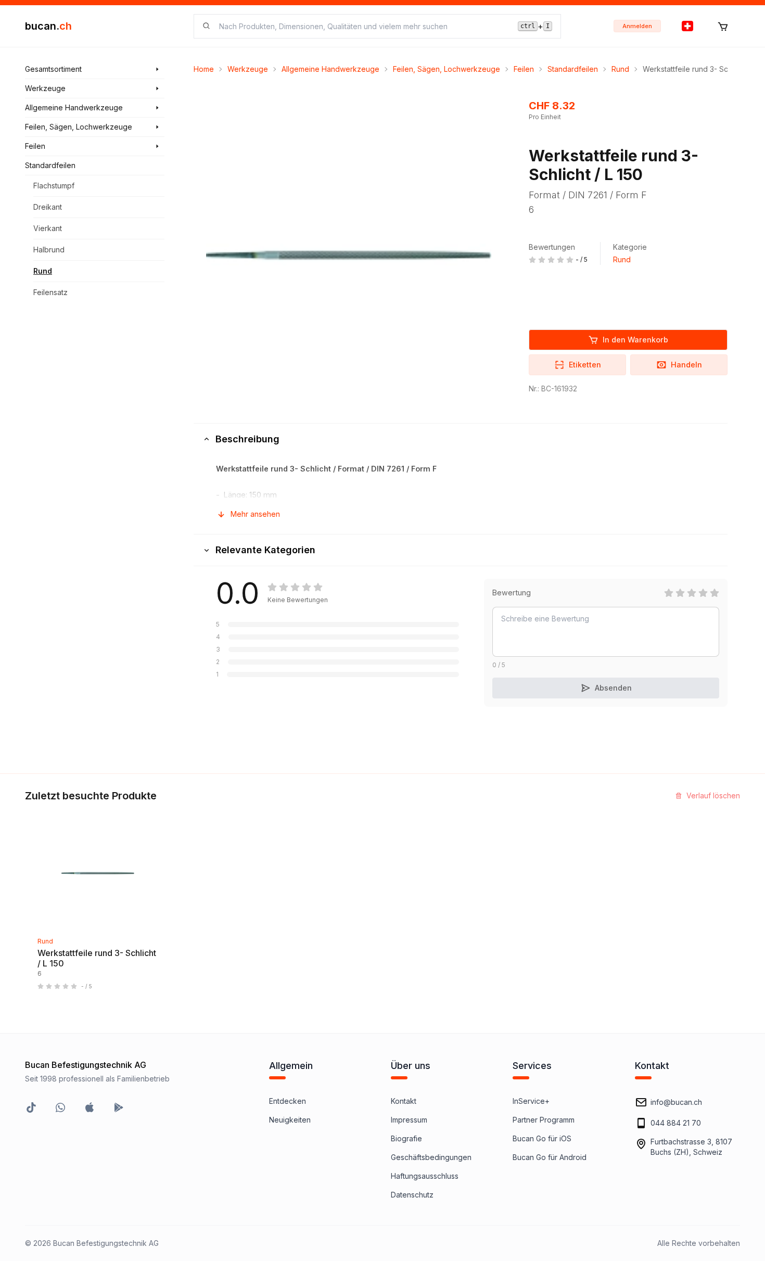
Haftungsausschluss (424, 1175)
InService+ (531, 1101)
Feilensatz (50, 292)
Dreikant (47, 206)
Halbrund (49, 249)
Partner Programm (544, 1119)
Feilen (524, 69)
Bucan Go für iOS (542, 1138)
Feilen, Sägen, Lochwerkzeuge (446, 69)
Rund (42, 270)
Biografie (406, 1138)
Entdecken (287, 1101)
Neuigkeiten (290, 1119)
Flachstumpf (53, 185)
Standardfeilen (572, 69)
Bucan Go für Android (549, 1157)
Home (204, 69)
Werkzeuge (247, 69)
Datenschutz (412, 1194)
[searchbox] (362, 26)
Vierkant (47, 228)
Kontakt (403, 1101)
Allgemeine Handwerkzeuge (330, 69)
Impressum (409, 1119)
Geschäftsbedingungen (431, 1157)
